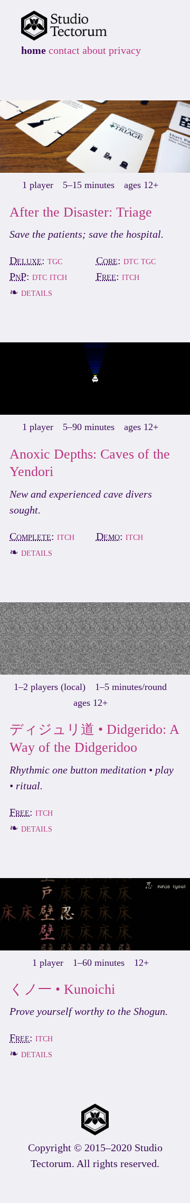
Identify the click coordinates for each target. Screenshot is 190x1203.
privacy (125, 50)
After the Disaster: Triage (81, 212)
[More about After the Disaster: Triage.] (95, 169)
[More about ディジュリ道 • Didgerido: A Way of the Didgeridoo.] (95, 671)
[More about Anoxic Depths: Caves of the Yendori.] (95, 411)
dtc (131, 260)
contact (64, 50)
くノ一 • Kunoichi (62, 989)
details (36, 292)
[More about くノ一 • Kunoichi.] (95, 947)
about (94, 50)
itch (58, 276)
